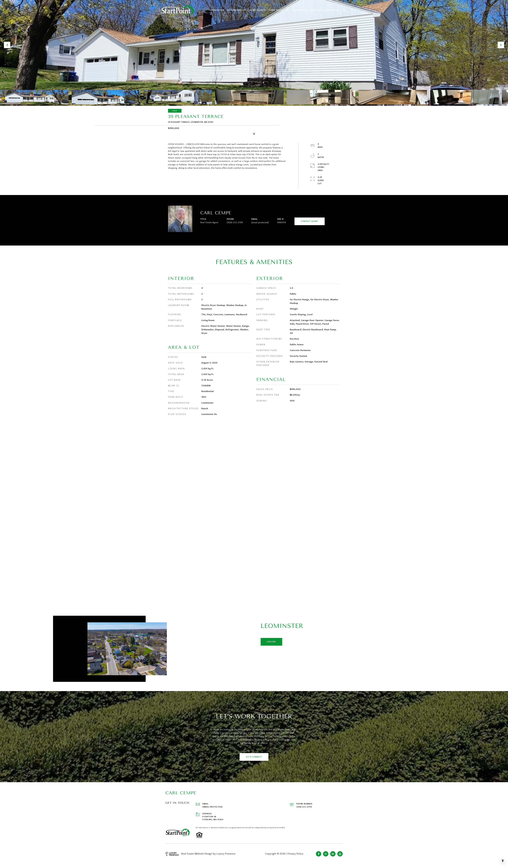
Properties (217, 10)
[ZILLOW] (340, 853)
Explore (271, 642)
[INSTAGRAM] (325, 853)
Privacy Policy (295, 854)
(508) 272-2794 (235, 222)
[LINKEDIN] (332, 853)
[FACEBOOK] (318, 853)
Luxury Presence (225, 854)
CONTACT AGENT (309, 221)
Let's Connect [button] (254, 757)
